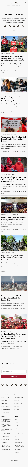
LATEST (13, 5)
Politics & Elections (18, 403)
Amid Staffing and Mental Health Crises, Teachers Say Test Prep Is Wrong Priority (13, 99)
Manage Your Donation (19, 425)
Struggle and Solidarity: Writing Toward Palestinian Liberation (6, 420)
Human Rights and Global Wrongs (6, 430)
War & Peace (16, 409)
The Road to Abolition (5, 433)
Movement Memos (5, 439)
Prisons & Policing (5, 406)
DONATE (18, 5)
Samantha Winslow (17, 346)
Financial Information (19, 436)
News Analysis (4, 214)
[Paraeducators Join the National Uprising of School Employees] (14, 205)
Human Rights (4, 400)
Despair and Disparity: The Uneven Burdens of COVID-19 (6, 425)
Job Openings (18, 449)
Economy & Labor (10, 53)
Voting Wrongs (4, 442)
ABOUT (8, 5)
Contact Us (17, 452)
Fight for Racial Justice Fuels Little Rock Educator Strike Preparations (12, 257)
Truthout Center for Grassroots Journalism (19, 446)
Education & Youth (10, 94)
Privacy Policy (17, 439)
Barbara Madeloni (7, 71)
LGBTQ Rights (4, 403)
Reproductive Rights (5, 409)
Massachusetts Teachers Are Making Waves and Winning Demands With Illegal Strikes (12, 58)
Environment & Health (18, 397)
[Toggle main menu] (26, 3)
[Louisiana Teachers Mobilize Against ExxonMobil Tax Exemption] (14, 283)
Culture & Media (4, 394)
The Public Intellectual (5, 436)
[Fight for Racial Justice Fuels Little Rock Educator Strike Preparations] (14, 243)
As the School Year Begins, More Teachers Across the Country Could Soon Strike (13, 336)
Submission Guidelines (19, 433)
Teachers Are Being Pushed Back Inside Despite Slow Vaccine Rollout (13, 139)
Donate (16, 422)
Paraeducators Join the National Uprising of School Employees (13, 218)
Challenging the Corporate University (5, 446)
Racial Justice (16, 406)
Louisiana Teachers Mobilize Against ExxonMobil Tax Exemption (12, 298)
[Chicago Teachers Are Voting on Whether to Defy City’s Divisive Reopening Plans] (14, 164)
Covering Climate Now (6, 449)
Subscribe (17, 430)
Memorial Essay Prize (19, 442)
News (2, 53)
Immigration (16, 400)
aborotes (15, 71)
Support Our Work (18, 428)
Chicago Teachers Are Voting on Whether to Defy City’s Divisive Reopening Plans (13, 179)
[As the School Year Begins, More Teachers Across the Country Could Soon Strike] (14, 321)
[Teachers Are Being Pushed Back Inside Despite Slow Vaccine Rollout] (14, 124)
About (16, 419)
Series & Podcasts (5, 412)
